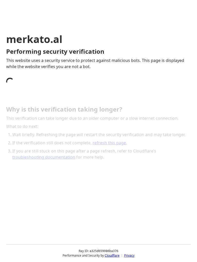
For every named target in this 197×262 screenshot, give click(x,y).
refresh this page (109, 143)
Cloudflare (112, 255)
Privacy (129, 255)
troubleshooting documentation (43, 157)
